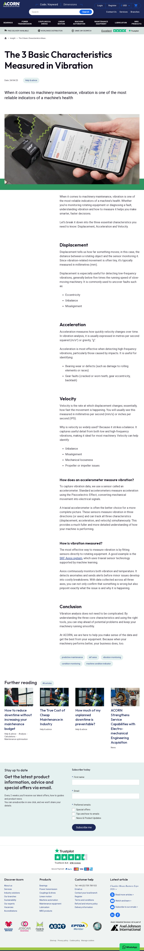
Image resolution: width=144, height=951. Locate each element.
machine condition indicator (98, 664)
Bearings (8, 23)
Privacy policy (63, 941)
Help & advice (31, 80)
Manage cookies (87, 941)
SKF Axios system (71, 558)
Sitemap (53, 941)
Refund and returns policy (86, 904)
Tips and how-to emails (87, 813)
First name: (78, 777)
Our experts (9, 904)
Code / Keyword (49, 4)
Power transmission (25, 22)
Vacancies (8, 907)
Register (112, 5)
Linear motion (61, 22)
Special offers (83, 809)
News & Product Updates (88, 818)
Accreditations (10, 911)
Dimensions (70, 4)
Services (124, 12)
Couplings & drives (44, 22)
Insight (12, 38)
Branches (135, 12)
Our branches (10, 896)
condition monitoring (71, 664)
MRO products (136, 22)
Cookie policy (75, 941)
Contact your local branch (86, 893)
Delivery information (84, 907)
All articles (47, 683)
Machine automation (79, 22)
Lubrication (121, 23)
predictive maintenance (72, 657)
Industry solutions (12, 893)
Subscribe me (84, 827)
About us (8, 885)
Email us (78, 889)
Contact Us (111, 12)
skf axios (93, 657)
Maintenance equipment (101, 22)
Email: (76, 791)
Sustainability (10, 900)
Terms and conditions (84, 900)
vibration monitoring (112, 657)
